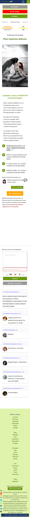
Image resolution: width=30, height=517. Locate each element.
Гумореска (15, 439)
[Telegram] (1, 500)
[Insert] (10, 274)
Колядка (15, 443)
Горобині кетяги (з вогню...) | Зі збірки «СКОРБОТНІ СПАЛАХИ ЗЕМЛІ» (15, 148)
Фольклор (15, 474)
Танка (15, 472)
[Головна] (1, 490)
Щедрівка (15, 481)
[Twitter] (1, 508)
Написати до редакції (16, 488)
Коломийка (15, 441)
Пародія (15, 454)
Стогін (5, 138)
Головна (15, 7)
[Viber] (1, 497)
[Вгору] (1, 511)
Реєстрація (15, 11)
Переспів (15, 456)
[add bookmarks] (1, 493)
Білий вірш (15, 423)
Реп (15, 463)
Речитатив (15, 465)
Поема (15, 458)
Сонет (15, 470)
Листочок (15, 419)
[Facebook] (1, 505)
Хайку (15, 479)
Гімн (15, 437)
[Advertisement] (15, 226)
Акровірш (15, 421)
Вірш (15, 432)
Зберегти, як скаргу (15, 283)
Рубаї (15, 468)
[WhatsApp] (1, 503)
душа (12, 112)
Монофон (15, 448)
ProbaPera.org (5, 1)
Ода (15, 450)
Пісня (15, 452)
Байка (15, 425)
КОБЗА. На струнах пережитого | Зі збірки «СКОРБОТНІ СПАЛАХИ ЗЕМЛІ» (16, 157)
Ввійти (15, 16)
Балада (15, 427)
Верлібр (15, 434)
